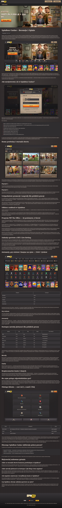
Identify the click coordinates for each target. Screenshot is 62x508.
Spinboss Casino (4, 4)
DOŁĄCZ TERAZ (6, 20)
